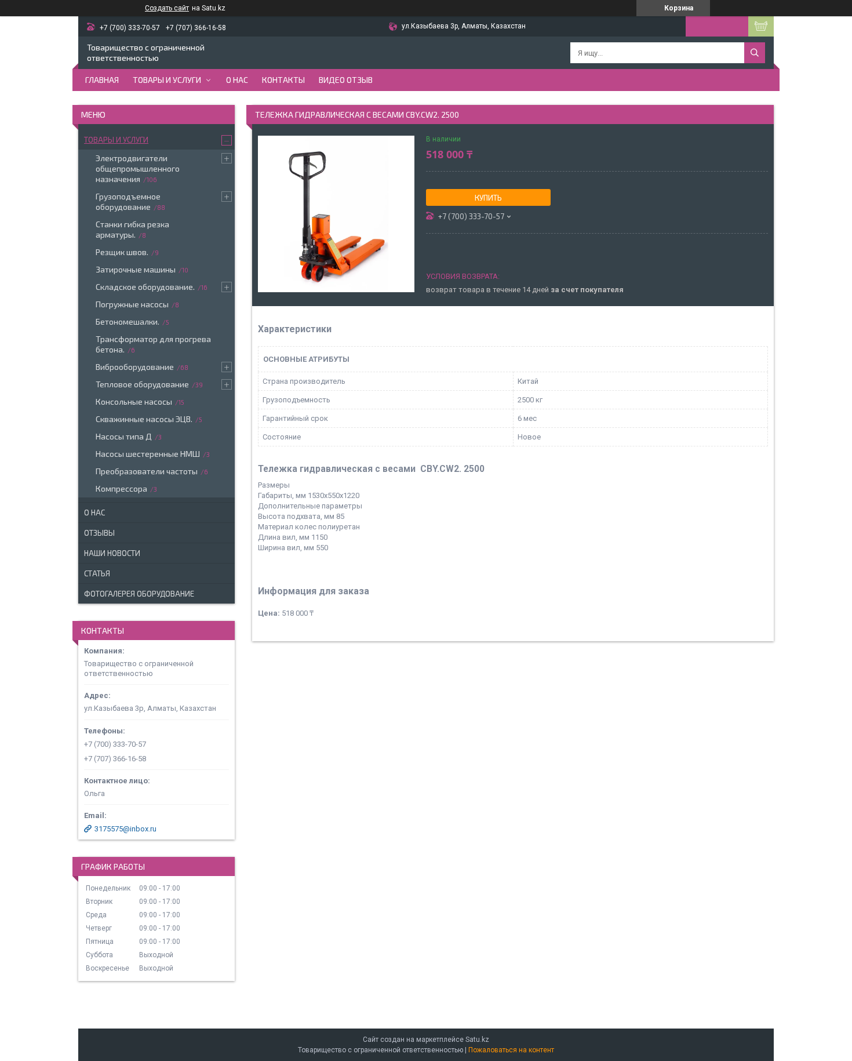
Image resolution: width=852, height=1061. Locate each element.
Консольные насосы (134, 401)
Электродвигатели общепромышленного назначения (138, 168)
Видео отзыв (346, 80)
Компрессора (121, 488)
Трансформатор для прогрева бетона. (153, 344)
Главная (102, 80)
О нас (237, 80)
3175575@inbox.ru (125, 828)
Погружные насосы (132, 304)
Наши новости (112, 553)
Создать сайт (167, 8)
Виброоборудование (135, 367)
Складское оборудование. (145, 287)
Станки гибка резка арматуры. (132, 229)
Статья (97, 573)
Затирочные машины (136, 269)
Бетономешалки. (127, 321)
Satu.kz (477, 1039)
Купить (488, 197)
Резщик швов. (122, 252)
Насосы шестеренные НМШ (148, 454)
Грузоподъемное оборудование (128, 201)
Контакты (283, 80)
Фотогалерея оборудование (139, 593)
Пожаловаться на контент (511, 1050)
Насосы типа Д (124, 436)
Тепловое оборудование (142, 384)
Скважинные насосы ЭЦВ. (144, 419)
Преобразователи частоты (147, 471)
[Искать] (754, 52)
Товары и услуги (167, 80)
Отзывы (99, 532)
